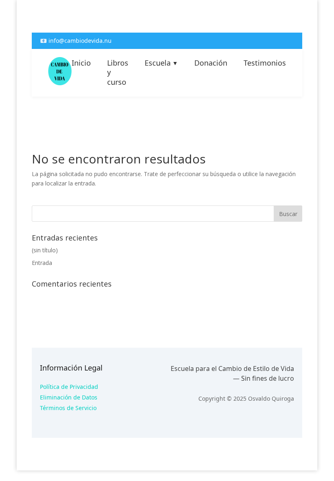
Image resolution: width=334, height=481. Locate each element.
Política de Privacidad (69, 387)
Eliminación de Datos (68, 397)
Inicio (81, 63)
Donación (210, 63)
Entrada (42, 263)
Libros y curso (117, 72)
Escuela (161, 63)
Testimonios (265, 63)
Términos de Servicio (68, 408)
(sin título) (45, 250)
